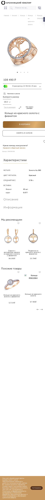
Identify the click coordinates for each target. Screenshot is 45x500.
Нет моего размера (29, 107)
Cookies (5, 480)
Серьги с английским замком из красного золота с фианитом (12, 251)
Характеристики (15, 160)
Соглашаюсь (36, 488)
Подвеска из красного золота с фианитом (33, 251)
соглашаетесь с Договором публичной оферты (14, 496)
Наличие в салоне (13, 93)
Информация (12, 207)
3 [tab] (24, 72)
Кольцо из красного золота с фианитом (12, 296)
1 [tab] (17, 72)
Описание (10, 199)
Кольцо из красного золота (33, 295)
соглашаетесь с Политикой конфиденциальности (14, 490)
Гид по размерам (9, 107)
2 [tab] (21, 72)
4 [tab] (28, 72)
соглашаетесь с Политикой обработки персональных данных (14, 493)
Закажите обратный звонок (14, 148)
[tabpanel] (22, 52)
